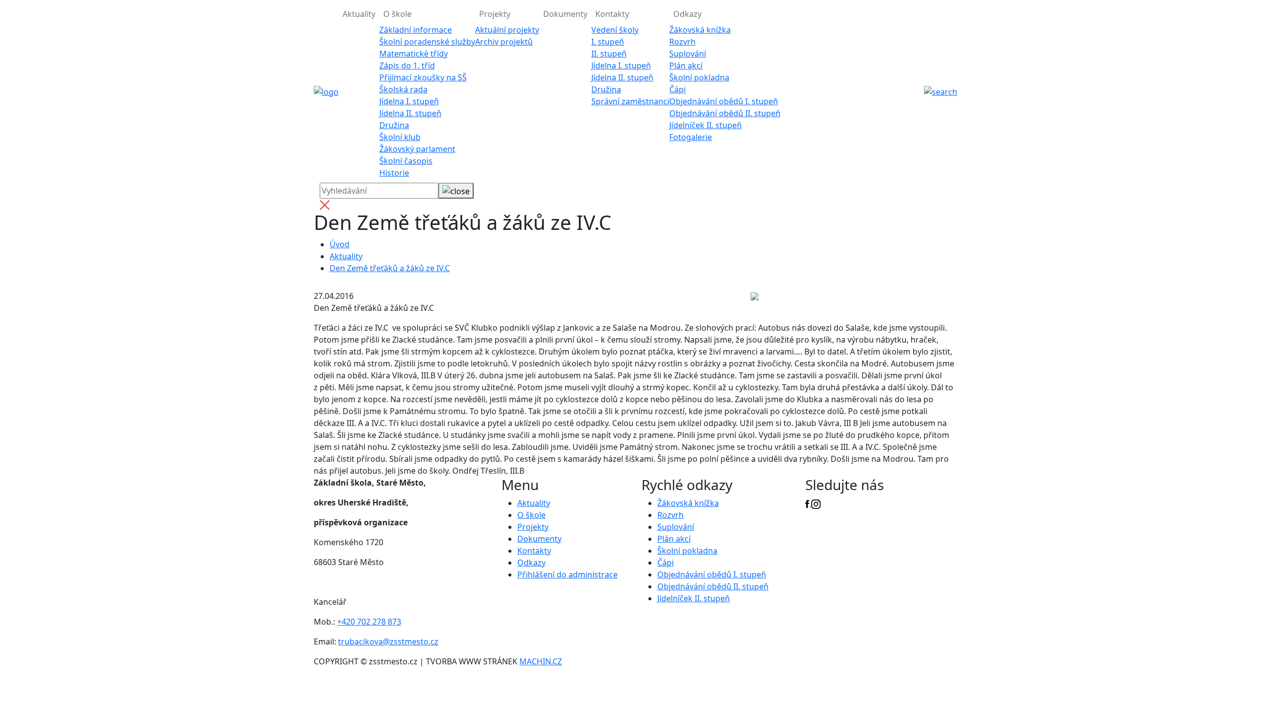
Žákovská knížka (700, 29)
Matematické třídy (413, 53)
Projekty (533, 526)
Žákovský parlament (417, 148)
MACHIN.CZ (540, 661)
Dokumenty (565, 13)
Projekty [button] (494, 13)
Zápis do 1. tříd (407, 65)
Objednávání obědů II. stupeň (724, 113)
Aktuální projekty (507, 29)
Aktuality (359, 13)
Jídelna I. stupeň (409, 101)
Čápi (677, 89)
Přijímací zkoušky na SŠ (423, 77)
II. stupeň (609, 53)
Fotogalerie (690, 137)
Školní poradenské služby (427, 41)
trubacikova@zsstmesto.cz (388, 641)
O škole (531, 514)
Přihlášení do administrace (567, 574)
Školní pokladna (699, 77)
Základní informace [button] (415, 29)
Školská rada (403, 89)
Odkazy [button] (687, 13)
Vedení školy (614, 29)
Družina (394, 125)
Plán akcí (686, 65)
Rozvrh (682, 41)
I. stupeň (607, 41)
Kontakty (534, 550)
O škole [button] (397, 13)
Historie (394, 172)
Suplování (687, 53)
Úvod (340, 244)
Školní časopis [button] (405, 160)
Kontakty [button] (612, 13)
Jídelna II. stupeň (410, 113)
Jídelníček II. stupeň (705, 125)
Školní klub (400, 137)
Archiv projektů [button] (504, 41)
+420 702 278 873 (369, 621)
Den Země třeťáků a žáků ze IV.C (390, 268)
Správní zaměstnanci (630, 101)
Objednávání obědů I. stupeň (723, 101)
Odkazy (531, 562)
